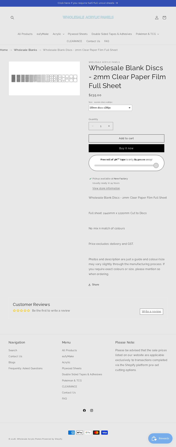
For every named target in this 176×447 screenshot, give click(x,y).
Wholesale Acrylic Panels (29, 439)
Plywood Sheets (72, 368)
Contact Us (15, 356)
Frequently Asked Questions (26, 368)
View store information (106, 188)
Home (4, 49)
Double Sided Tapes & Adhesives (82, 374)
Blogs (12, 362)
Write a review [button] (151, 311)
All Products (69, 350)
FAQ (64, 398)
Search (13, 350)
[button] (12, 17)
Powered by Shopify (52, 439)
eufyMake (68, 356)
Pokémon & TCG (72, 380)
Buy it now (126, 148)
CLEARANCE (69, 386)
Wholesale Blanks (25, 49)
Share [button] (95, 284)
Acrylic (66, 362)
